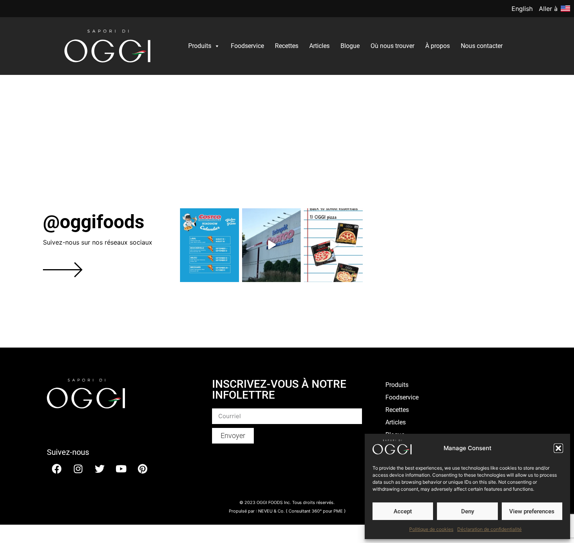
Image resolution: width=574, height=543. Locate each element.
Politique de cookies (431, 529)
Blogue (350, 46)
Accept (403, 511)
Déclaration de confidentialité (489, 529)
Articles (319, 46)
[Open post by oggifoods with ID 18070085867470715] (333, 245)
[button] (558, 448)
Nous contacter (482, 46)
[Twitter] (99, 469)
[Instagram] (78, 469)
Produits (199, 46)
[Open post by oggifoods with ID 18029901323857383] (271, 245)
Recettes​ (286, 46)
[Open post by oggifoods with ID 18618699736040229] (209, 245)
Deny (467, 511)
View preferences (531, 511)
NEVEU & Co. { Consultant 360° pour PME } (302, 511)
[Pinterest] (142, 469)
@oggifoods (93, 222)
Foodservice (247, 46)
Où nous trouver (392, 46)
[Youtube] (121, 469)
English (522, 8)
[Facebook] (56, 469)
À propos (437, 46)
